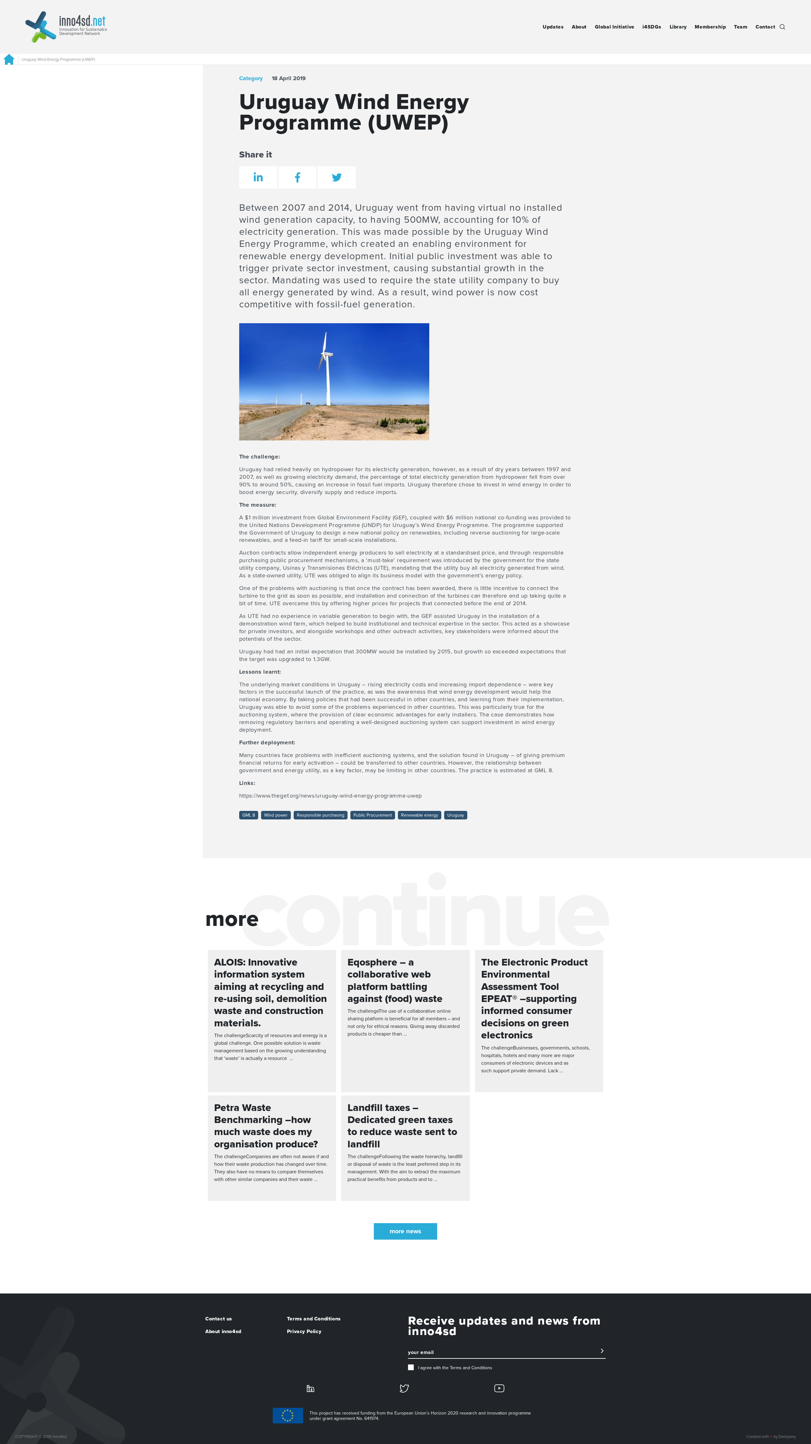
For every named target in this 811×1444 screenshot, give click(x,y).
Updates (553, 27)
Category (251, 78)
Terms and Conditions (314, 1319)
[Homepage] (9, 59)
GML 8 (248, 815)
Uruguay (455, 815)
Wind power (276, 815)
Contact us (218, 1319)
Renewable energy (419, 815)
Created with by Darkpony (771, 1436)
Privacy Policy (304, 1331)
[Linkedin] (310, 1388)
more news (405, 1231)
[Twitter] (404, 1388)
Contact (765, 27)
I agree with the (454, 1367)
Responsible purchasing (320, 815)
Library (678, 27)
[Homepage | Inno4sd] (66, 27)
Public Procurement (373, 815)
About (579, 27)
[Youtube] (499, 1388)
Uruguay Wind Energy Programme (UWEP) (58, 59)
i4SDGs (651, 27)
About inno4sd (223, 1331)
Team (740, 27)
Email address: (424, 1355)
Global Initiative (615, 27)
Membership (710, 27)
